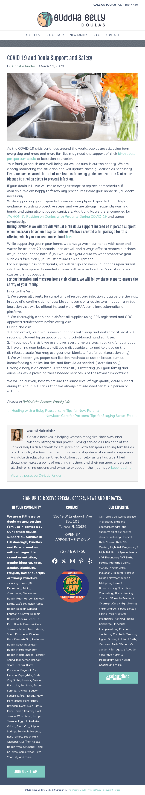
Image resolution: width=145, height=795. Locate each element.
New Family (78, 35)
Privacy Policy (94, 789)
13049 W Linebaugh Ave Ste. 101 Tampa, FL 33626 (72, 521)
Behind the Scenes (36, 401)
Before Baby (55, 35)
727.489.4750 (72, 551)
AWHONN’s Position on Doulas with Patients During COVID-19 (57, 216)
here (69, 237)
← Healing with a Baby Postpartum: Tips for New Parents (53, 410)
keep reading (121, 467)
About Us (33, 35)
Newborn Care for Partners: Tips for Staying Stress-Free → (92, 415)
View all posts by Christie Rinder (38, 475)
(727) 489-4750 (127, 4)
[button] (55, 561)
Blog (96, 35)
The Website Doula (77, 789)
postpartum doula (21, 158)
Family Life (61, 401)
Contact (112, 35)
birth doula (127, 153)
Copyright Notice (111, 789)
